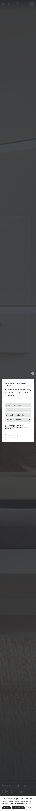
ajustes (28, 803)
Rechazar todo (18, 807)
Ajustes (30, 807)
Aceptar (6, 807)
